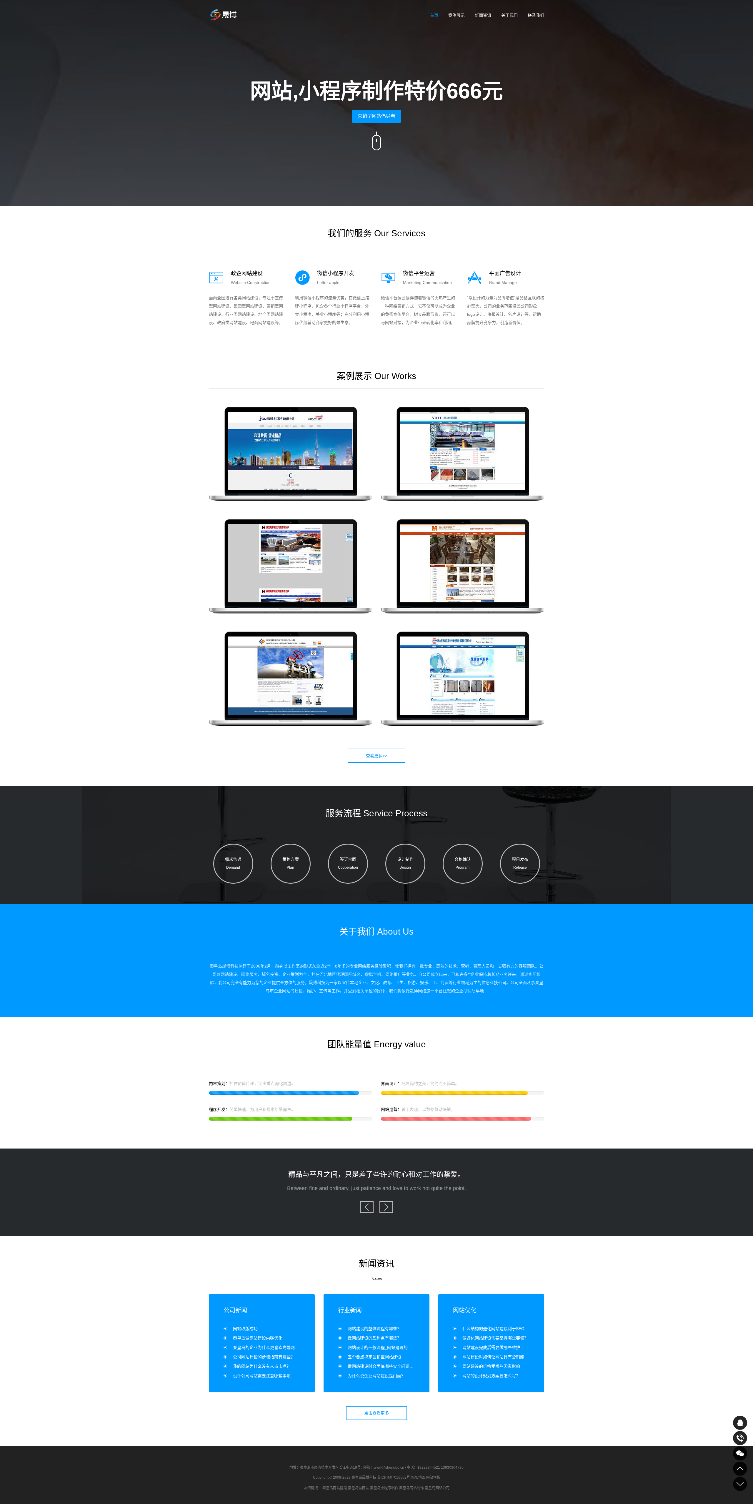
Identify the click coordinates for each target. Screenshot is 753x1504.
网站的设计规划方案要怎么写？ (491, 1375)
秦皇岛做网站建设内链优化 (257, 1338)
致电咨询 (740, 1438)
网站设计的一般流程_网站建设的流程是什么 (388, 1347)
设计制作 (405, 863)
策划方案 (290, 863)
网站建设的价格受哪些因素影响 (491, 1366)
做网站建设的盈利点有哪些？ (374, 1338)
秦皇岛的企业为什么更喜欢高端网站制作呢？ (274, 1347)
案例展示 (456, 15)
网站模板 (433, 1477)
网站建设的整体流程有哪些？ (374, 1328)
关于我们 (509, 15)
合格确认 (462, 863)
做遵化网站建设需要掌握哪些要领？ (495, 1338)
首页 (434, 15)
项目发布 (520, 863)
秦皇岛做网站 (358, 1488)
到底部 (740, 1484)
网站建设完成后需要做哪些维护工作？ (497, 1347)
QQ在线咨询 (740, 1423)
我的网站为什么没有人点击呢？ (262, 1366)
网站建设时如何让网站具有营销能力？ (497, 1357)
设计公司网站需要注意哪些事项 (262, 1375)
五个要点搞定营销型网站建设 (374, 1357)
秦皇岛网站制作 (411, 1488)
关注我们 (740, 1453)
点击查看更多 (376, 1413)
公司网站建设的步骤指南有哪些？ (264, 1357)
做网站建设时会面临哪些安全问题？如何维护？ (391, 1366)
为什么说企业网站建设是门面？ (376, 1375)
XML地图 (418, 1477)
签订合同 (348, 863)
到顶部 (740, 1469)
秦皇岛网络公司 (437, 1488)
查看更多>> (376, 755)
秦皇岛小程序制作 (384, 1488)
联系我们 (536, 15)
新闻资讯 (483, 15)
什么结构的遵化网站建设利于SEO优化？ (499, 1328)
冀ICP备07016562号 (393, 1477)
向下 (376, 141)
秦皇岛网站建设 (334, 1488)
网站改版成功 (245, 1328)
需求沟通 (233, 863)
